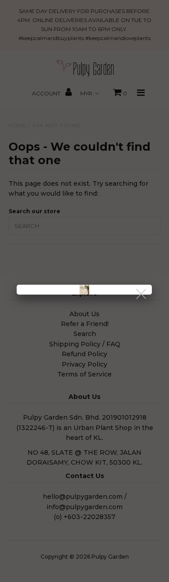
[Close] (141, 294)
